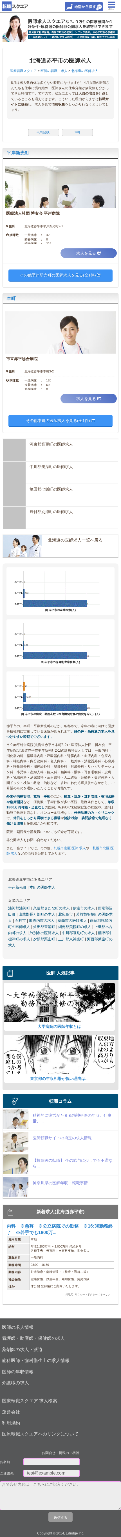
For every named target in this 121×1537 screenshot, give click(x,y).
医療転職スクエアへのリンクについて (40, 1434)
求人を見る (86, 253)
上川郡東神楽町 (71, 939)
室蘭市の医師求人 (73, 920)
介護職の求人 (15, 1382)
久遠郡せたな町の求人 (52, 908)
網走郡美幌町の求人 (75, 927)
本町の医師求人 (42, 887)
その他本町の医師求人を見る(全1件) (58, 420)
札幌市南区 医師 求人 (70, 848)
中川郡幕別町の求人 (79, 933)
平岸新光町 (18, 152)
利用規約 (11, 1423)
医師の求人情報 (17, 1327)
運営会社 (11, 1412)
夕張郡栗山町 (44, 939)
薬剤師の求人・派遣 (22, 1349)
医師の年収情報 (17, 1371)
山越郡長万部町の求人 (37, 914)
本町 (11, 298)
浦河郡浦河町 (19, 908)
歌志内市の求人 (42, 920)
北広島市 (66, 914)
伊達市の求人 (84, 908)
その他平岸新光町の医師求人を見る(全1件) (58, 275)
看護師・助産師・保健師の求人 (33, 1338)
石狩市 (21, 920)
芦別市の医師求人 (45, 933)
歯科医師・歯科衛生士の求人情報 (36, 1360)
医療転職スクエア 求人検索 (29, 1400)
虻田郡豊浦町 (44, 927)
